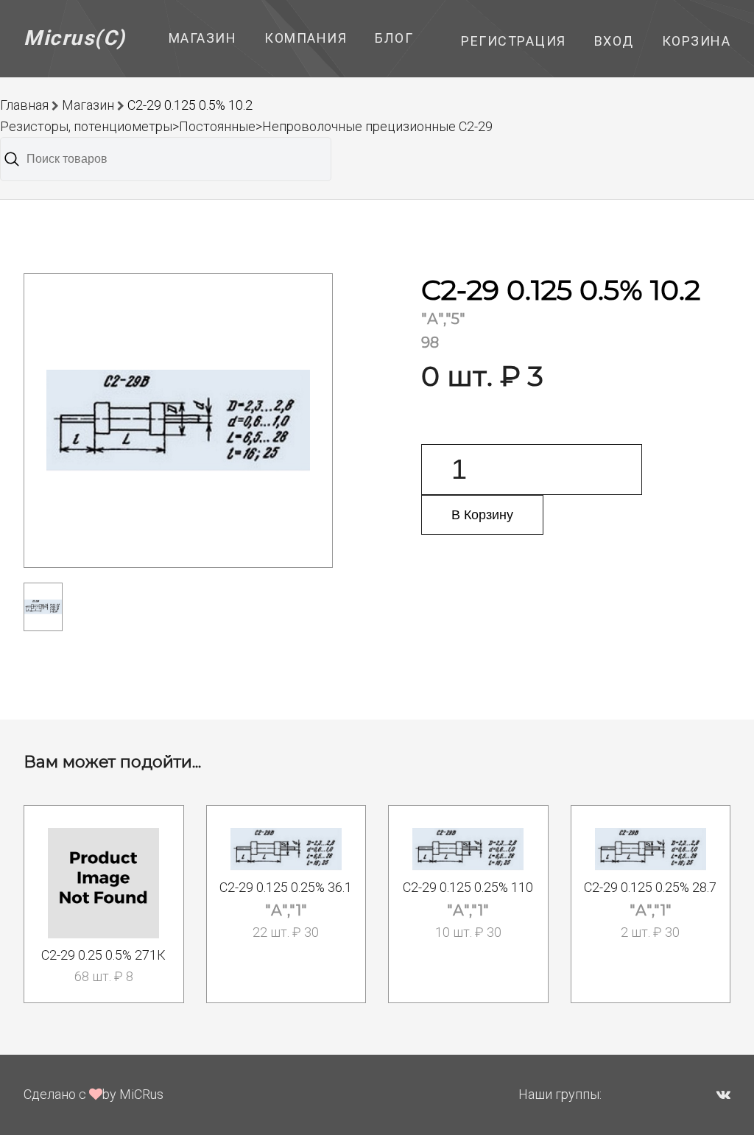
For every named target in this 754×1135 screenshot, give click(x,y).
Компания (305, 38)
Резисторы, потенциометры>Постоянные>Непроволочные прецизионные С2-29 (246, 126)
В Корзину (482, 514)
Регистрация (513, 41)
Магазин (203, 38)
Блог (394, 38)
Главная (24, 105)
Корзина (696, 41)
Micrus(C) (75, 38)
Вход (614, 41)
